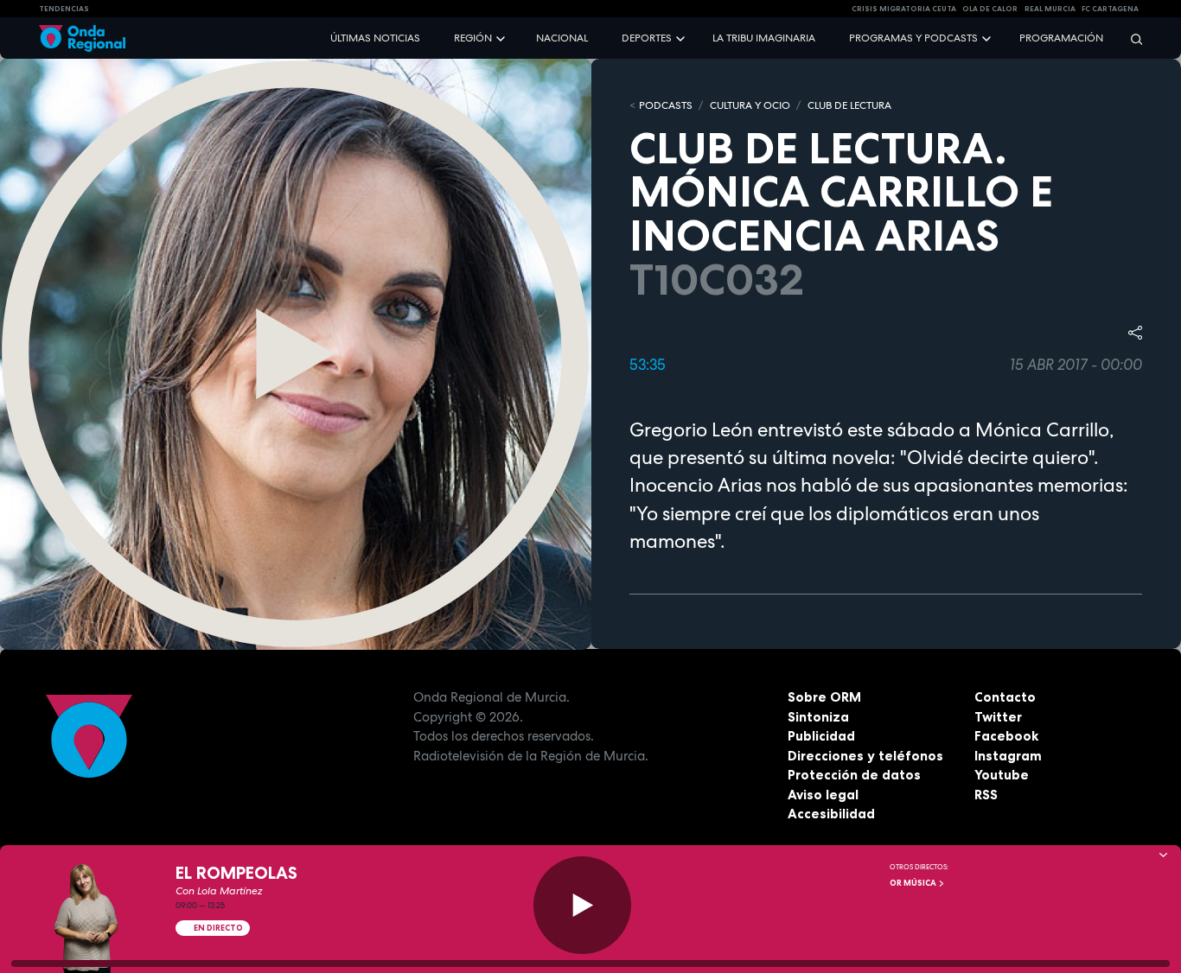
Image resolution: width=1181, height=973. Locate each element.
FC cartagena (1110, 8)
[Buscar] (1131, 38)
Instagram (1008, 755)
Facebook (1006, 736)
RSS (986, 794)
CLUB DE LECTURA (849, 105)
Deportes (647, 38)
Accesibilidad (831, 813)
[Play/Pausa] (582, 905)
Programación (1061, 38)
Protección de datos (854, 774)
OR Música (914, 883)
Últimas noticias (375, 38)
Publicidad (821, 736)
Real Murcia (1050, 8)
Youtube (1001, 774)
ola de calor (990, 8)
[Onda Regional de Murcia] (82, 38)
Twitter (998, 717)
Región (473, 38)
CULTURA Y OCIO (750, 105)
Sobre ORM (824, 697)
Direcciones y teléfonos (865, 755)
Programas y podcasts (913, 38)
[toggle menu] (502, 38)
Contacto (1005, 697)
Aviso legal (823, 794)
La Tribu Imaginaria (763, 38)
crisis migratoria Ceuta (904, 8)
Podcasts (666, 105)
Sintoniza (818, 717)
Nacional (562, 38)
